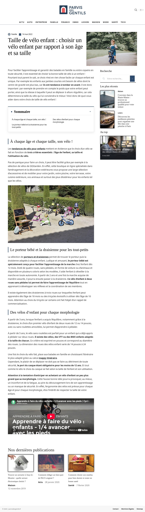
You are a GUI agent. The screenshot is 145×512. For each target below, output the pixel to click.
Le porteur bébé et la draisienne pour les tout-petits (29, 125)
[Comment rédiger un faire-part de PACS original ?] (51, 463)
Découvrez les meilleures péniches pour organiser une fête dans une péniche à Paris (126, 121)
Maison (11, 485)
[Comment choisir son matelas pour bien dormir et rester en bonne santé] (81, 463)
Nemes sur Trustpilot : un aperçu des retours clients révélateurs (116, 150)
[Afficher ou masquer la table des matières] (60, 111)
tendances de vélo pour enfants (28, 148)
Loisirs (120, 113)
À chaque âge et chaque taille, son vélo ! (29, 119)
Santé (71, 485)
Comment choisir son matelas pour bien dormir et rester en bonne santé (80, 478)
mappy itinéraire (48, 358)
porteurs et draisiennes (36, 256)
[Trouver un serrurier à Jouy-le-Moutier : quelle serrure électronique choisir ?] (21, 463)
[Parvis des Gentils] (72, 10)
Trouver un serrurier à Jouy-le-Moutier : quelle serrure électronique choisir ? (20, 478)
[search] (136, 10)
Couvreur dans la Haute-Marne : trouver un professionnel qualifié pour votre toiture (126, 101)
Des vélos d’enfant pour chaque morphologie (66, 120)
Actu (40, 482)
